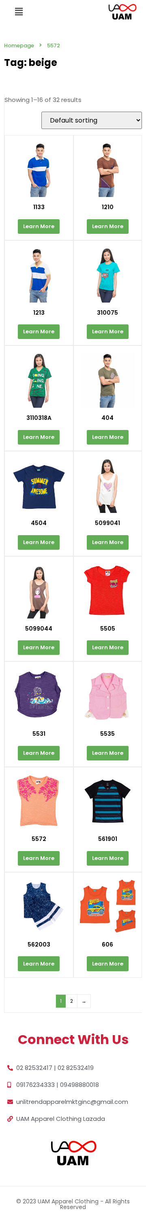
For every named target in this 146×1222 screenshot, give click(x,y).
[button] (19, 11)
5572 (53, 45)
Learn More (38, 226)
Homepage (19, 45)
